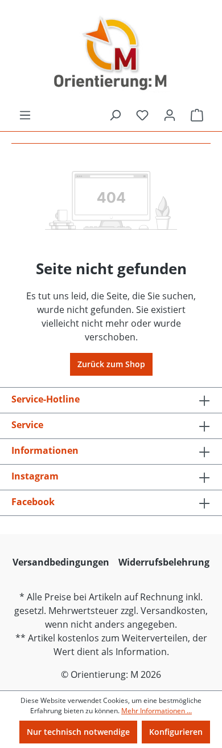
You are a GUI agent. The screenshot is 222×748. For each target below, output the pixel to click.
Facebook (33, 501)
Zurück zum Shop (111, 364)
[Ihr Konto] (169, 115)
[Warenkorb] (197, 115)
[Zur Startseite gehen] (111, 54)
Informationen (45, 450)
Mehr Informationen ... (156, 711)
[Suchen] (115, 115)
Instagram (35, 476)
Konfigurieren (176, 731)
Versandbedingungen (61, 562)
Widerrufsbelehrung (163, 562)
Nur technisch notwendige (78, 731)
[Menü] (25, 115)
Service (27, 424)
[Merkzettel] (142, 115)
